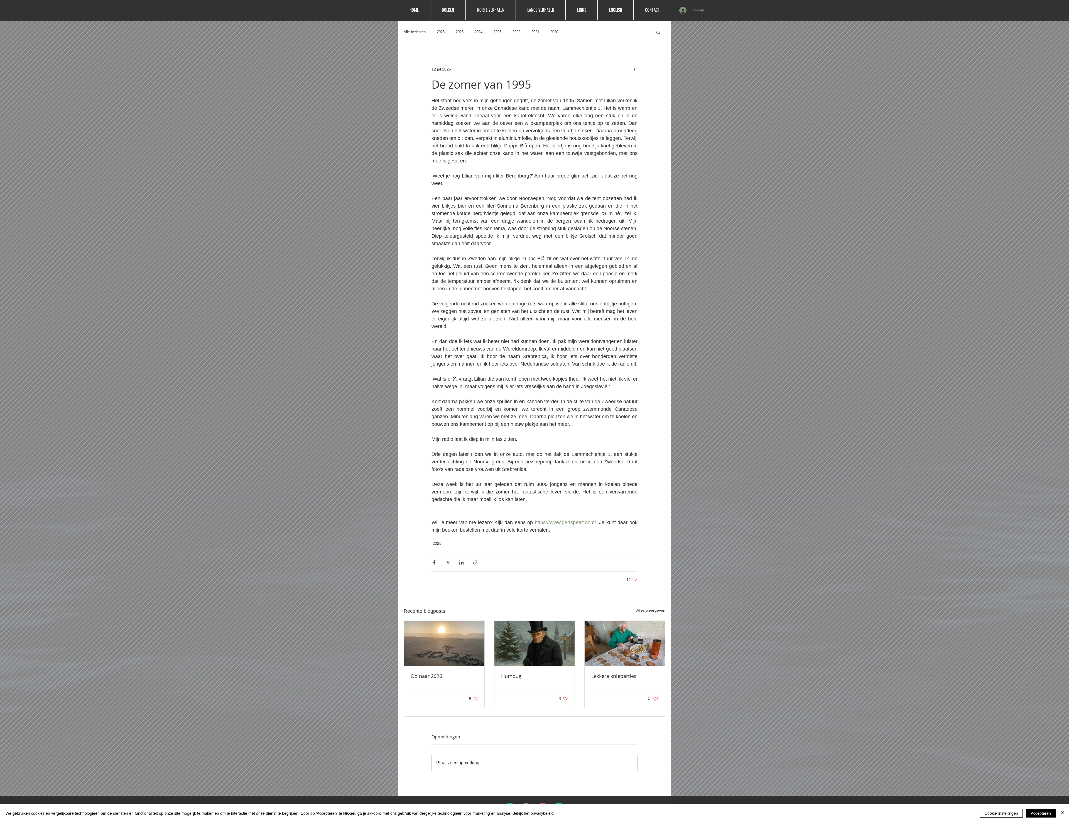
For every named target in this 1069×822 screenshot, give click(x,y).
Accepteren (1041, 813)
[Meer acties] (634, 69)
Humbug (511, 676)
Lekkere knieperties (613, 676)
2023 (497, 32)
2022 (516, 32)
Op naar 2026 (426, 676)
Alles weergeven (650, 610)
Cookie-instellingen (1001, 813)
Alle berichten (415, 32)
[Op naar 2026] (444, 643)
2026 (441, 32)
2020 (554, 32)
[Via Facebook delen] (434, 562)
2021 (535, 32)
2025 (460, 32)
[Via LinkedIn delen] (461, 562)
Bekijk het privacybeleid (533, 813)
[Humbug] (534, 643)
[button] (658, 32)
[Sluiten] (1062, 813)
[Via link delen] (475, 562)
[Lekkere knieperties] (625, 643)
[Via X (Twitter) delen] (447, 562)
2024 (478, 32)
